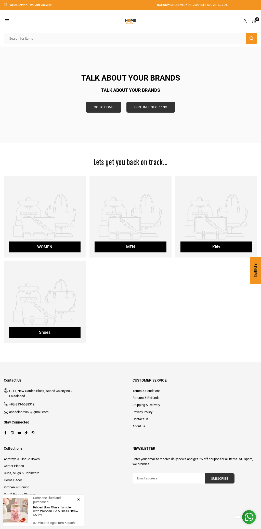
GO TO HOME (103, 107)
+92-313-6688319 (21, 404)
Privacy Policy (142, 412)
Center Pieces (14, 466)
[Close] (78, 499)
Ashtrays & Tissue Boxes (22, 459)
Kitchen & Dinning (16, 487)
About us (139, 426)
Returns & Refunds (146, 398)
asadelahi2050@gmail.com (28, 412)
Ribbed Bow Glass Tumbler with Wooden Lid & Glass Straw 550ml (55, 511)
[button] (7, 21)
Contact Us (140, 419)
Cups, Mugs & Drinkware (21, 473)
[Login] (244, 21)
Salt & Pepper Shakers (20, 494)
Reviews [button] (255, 270)
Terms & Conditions (147, 391)
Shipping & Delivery (146, 405)
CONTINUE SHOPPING (150, 107)
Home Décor (13, 480)
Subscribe (219, 478)
